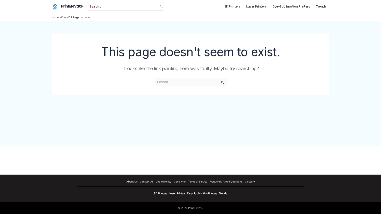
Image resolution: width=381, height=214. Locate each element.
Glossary (250, 181)
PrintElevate (72, 6)
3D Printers (160, 193)
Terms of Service (197, 181)
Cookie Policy (163, 181)
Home (55, 17)
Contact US (146, 181)
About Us (131, 181)
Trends (223, 193)
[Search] (161, 6)
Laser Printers (177, 193)
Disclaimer (180, 181)
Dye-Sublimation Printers (202, 193)
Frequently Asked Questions (226, 181)
